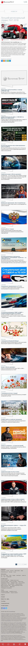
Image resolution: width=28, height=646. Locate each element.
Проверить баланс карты (14, 580)
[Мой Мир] (10, 61)
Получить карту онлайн (5, 580)
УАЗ (4, 575)
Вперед (25, 564)
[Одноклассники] (4, 61)
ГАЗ (1, 575)
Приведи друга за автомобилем (6, 587)
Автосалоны (3, 574)
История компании (4, 571)
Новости (3, 594)
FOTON (7, 575)
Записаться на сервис (4, 581)
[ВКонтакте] (2, 61)
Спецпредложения (5, 603)
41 (22, 564)
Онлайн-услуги (4, 578)
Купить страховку (22, 582)
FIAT (1, 576)
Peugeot (14, 575)
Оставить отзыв (20, 581)
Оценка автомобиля (11, 584)
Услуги (2, 590)
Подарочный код (4, 584)
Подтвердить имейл (14, 582)
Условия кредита (4, 605)
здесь (2, 640)
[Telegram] (6, 61)
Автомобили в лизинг (13, 591)
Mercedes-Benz (9, 576)
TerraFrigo (3, 601)
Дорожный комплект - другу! (6, 585)
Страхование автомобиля (5, 592)
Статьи (14, 571)
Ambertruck (24, 575)
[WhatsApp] (8, 61)
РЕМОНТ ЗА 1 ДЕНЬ (5, 599)
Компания (3, 569)
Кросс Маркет (18, 575)
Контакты (12, 570)
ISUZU (4, 576)
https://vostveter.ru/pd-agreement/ (14, 632)
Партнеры (10, 571)
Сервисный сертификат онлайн (17, 585)
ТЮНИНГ (3, 597)
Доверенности (12, 586)
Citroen (10, 575)
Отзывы (7, 570)
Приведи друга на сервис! (5, 582)
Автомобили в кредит (4, 591)
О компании (3, 570)
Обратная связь (17, 570)
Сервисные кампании (5, 586)
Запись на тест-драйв (13, 581)
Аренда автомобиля (19, 584)
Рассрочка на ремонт (14, 592)
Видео (22, 570)
